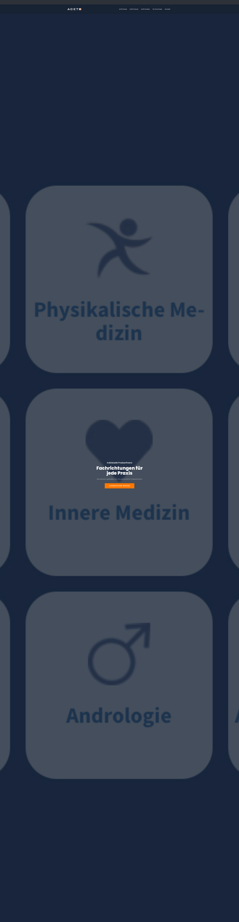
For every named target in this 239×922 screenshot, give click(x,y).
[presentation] (5, 475)
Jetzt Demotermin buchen (120, 479)
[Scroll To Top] (235, 920)
